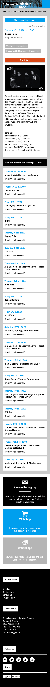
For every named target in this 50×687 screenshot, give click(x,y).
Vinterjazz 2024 (17, 11)
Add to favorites (38, 26)
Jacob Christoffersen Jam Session (21, 175)
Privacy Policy (9, 598)
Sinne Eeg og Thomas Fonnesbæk (21, 379)
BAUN (7, 221)
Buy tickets (25, 60)
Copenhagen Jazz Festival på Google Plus (18, 659)
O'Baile (8, 412)
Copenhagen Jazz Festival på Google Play (16, 676)
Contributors (8, 592)
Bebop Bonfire (11, 300)
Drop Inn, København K (14, 179)
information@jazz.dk (12, 632)
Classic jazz (22, 46)
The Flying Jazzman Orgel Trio (19, 205)
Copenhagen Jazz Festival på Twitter (11, 659)
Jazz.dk (5, 11)
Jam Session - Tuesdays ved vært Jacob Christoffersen (24, 268)
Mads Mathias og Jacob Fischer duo (22, 463)
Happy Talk (10, 236)
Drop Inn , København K (15, 37)
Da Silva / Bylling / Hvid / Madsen (21, 330)
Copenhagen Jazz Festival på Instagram (25, 659)
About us (7, 589)
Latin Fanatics (11, 190)
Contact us (7, 595)
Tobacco (8, 251)
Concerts (30, 11)
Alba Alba (9, 284)
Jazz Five (9, 315)
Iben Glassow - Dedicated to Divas (22, 363)
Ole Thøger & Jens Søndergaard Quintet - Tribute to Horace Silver (25, 396)
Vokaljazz (10, 46)
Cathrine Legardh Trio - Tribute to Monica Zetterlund (21, 447)
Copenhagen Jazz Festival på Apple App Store (7, 676)
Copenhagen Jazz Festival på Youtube (32, 659)
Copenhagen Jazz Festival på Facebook (5, 659)
